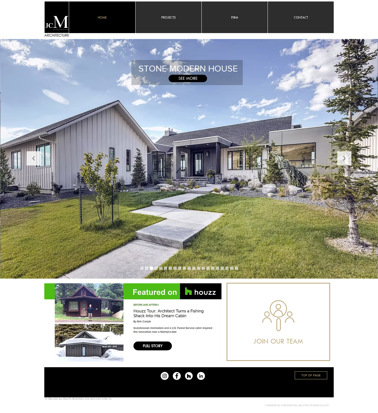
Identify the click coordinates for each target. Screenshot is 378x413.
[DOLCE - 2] (160, 268)
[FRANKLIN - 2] (227, 268)
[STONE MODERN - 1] (146, 268)
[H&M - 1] (217, 268)
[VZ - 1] (142, 268)
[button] (301, 17)
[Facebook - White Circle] (177, 376)
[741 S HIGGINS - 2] (222, 268)
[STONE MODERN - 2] (236, 268)
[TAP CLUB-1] (165, 268)
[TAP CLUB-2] (203, 268)
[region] (278, 322)
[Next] (344, 158)
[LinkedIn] (201, 376)
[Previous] (34, 158)
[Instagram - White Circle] (165, 376)
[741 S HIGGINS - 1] (156, 268)
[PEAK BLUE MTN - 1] (179, 268)
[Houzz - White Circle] (189, 376)
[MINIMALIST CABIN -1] (151, 268)
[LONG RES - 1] (231, 268)
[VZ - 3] (208, 268)
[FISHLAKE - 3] (193, 268)
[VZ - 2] (184, 268)
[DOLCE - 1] (198, 268)
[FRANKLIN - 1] (175, 268)
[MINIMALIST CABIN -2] (189, 268)
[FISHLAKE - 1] (170, 268)
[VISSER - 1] (212, 268)
